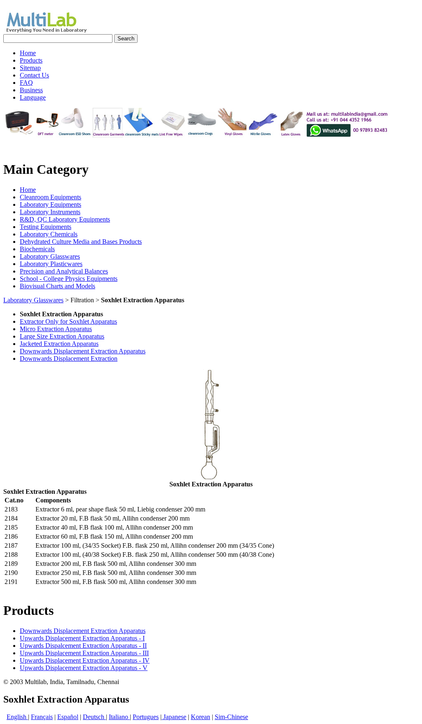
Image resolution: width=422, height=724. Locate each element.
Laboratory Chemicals (48, 234)
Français (42, 716)
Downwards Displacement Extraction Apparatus (82, 351)
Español (67, 716)
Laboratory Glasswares (50, 256)
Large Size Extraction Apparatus (62, 336)
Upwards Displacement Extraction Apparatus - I (82, 638)
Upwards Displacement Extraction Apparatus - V (84, 667)
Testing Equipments (45, 226)
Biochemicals (37, 248)
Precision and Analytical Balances (64, 271)
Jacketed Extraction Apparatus (59, 343)
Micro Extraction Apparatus (56, 328)
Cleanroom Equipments (50, 197)
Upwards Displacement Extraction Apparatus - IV (85, 660)
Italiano (119, 716)
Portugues (146, 716)
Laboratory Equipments (50, 204)
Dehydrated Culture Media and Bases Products (81, 241)
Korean (200, 716)
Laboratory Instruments (50, 211)
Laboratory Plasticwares (51, 263)
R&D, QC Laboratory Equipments (65, 219)
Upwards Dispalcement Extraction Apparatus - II (83, 645)
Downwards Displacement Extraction (68, 358)
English (17, 716)
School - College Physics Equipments (68, 278)
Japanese (174, 716)
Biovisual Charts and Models (57, 286)
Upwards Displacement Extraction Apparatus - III (84, 652)
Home (28, 189)
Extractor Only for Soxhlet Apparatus (68, 321)
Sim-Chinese (231, 716)
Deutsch (94, 716)
